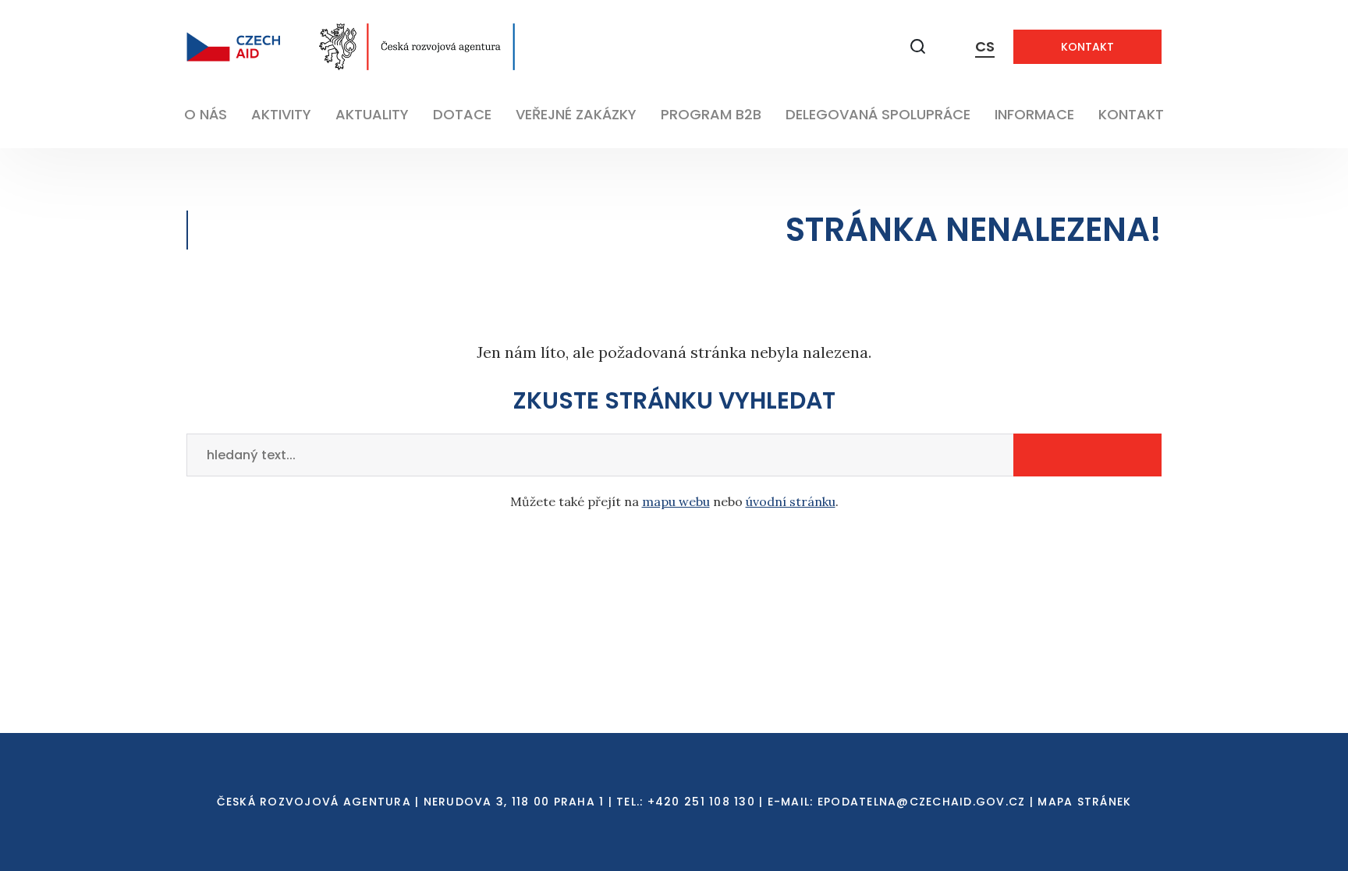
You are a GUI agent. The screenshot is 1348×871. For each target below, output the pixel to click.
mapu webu (676, 501)
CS (985, 46)
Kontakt (1087, 47)
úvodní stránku (790, 501)
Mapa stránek (1084, 801)
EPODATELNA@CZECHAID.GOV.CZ (922, 801)
